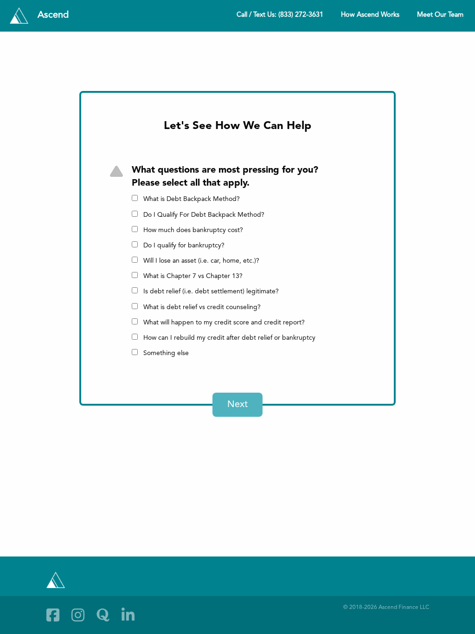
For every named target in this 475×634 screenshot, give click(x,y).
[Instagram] (78, 615)
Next (237, 404)
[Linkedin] (128, 615)
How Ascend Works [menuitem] (370, 15)
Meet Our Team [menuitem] (440, 15)
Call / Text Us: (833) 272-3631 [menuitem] (280, 15)
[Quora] (103, 615)
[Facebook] (53, 615)
